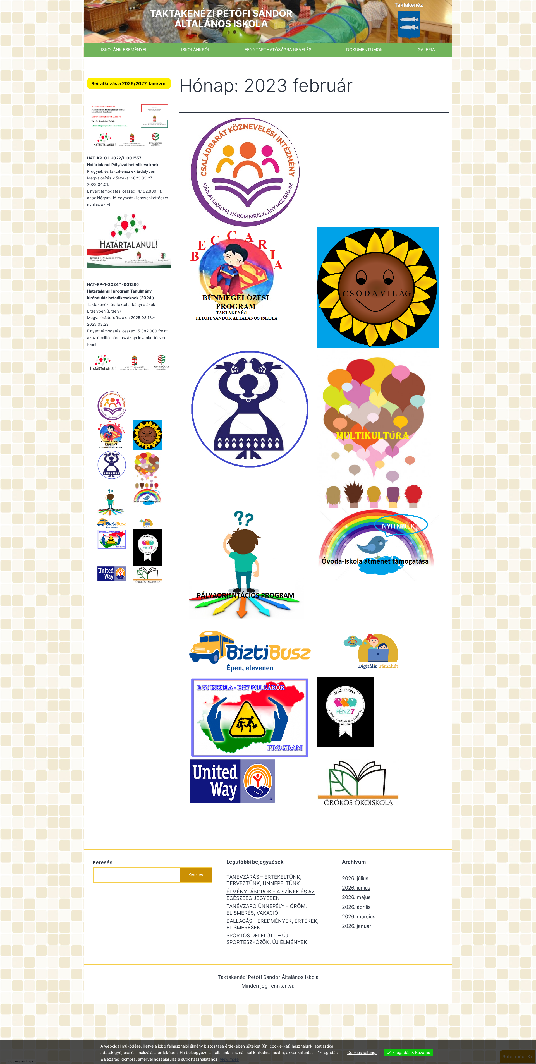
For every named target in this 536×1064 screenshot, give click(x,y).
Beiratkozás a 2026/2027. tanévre (129, 83)
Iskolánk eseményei (123, 49)
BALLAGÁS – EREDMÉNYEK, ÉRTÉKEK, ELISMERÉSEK (272, 924)
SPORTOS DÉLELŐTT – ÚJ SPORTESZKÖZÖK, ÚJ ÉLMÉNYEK (266, 939)
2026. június (356, 888)
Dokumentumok (364, 49)
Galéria (426, 49)
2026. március (358, 916)
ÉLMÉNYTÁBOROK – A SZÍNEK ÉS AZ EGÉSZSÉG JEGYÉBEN (270, 895)
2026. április (356, 907)
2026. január (356, 926)
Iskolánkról (195, 49)
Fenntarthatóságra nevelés (278, 49)
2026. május (356, 897)
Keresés (103, 862)
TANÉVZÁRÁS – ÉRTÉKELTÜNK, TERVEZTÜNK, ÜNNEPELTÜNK (264, 880)
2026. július (355, 878)
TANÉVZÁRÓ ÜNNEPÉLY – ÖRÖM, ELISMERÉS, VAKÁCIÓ (266, 909)
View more (229, 1059)
